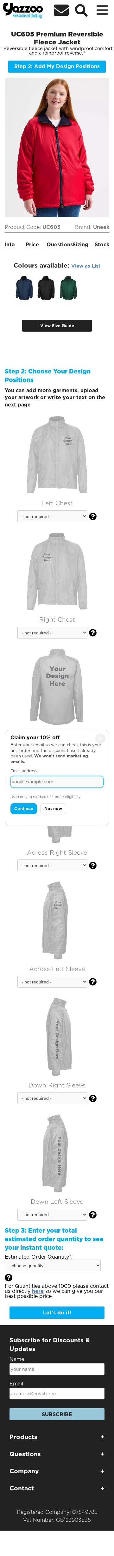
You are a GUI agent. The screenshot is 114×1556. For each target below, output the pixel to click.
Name (17, 1359)
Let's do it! (57, 1313)
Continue (23, 809)
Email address (23, 771)
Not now (53, 809)
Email (16, 1384)
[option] (24, 288)
